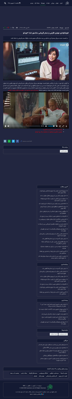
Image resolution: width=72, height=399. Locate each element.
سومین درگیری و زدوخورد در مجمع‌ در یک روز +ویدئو (48, 132)
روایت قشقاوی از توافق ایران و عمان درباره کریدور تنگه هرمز (53, 207)
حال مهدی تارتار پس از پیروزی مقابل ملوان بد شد (53, 196)
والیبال (35, 376)
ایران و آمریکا (64, 373)
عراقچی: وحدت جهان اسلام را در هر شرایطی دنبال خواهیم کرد (53, 212)
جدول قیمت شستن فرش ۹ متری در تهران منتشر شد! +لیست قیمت (53, 359)
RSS (24, 386)
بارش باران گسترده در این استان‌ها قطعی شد (54, 239)
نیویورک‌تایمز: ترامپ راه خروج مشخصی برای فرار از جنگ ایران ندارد (53, 192)
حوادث (48, 3)
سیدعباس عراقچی (54, 373)
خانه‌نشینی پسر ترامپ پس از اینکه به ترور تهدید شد (52, 204)
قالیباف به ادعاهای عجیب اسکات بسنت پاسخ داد (53, 216)
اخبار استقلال (54, 334)
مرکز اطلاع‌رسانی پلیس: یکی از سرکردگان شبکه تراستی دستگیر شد (53, 243)
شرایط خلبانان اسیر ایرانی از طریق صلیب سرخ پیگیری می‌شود (54, 318)
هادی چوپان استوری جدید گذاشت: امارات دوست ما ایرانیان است (52, 310)
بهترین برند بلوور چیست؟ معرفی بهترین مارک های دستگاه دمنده (52, 352)
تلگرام (29, 386)
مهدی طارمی (64, 151)
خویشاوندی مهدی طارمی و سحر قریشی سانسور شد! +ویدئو (46, 32)
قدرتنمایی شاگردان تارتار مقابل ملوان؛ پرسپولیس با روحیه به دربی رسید (52, 220)
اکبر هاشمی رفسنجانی (51, 376)
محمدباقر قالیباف (33, 373)
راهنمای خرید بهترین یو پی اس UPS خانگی (54, 348)
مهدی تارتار (41, 376)
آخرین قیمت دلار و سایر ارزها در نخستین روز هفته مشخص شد (53, 252)
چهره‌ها (43, 3)
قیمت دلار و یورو (63, 376)
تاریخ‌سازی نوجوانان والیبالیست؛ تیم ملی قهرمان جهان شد (53, 230)
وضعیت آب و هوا (14, 373)
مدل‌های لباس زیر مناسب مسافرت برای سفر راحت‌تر (52, 345)
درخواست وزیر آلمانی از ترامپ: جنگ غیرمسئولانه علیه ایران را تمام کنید (53, 200)
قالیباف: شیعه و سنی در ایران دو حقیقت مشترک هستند (53, 247)
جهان (57, 3)
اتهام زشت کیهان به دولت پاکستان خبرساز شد (53, 314)
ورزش (52, 3)
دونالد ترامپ (24, 373)
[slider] (24, 126)
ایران (61, 3)
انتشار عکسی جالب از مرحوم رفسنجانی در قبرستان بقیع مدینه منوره (53, 235)
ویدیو (31, 3)
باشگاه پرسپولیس (43, 373)
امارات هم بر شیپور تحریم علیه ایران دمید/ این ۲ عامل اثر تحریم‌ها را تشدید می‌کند (53, 305)
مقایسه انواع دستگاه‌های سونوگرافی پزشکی (54, 355)
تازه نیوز (67, 3)
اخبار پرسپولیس (63, 334)
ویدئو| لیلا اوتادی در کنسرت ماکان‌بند (52, 130)
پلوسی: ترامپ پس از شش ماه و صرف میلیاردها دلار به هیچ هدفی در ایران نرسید (52, 257)
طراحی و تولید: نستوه (35, 394)
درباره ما (40, 386)
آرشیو (34, 386)
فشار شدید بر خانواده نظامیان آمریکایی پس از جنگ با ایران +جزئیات (52, 225)
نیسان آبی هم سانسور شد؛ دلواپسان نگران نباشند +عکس (23, 90)
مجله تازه (37, 3)
